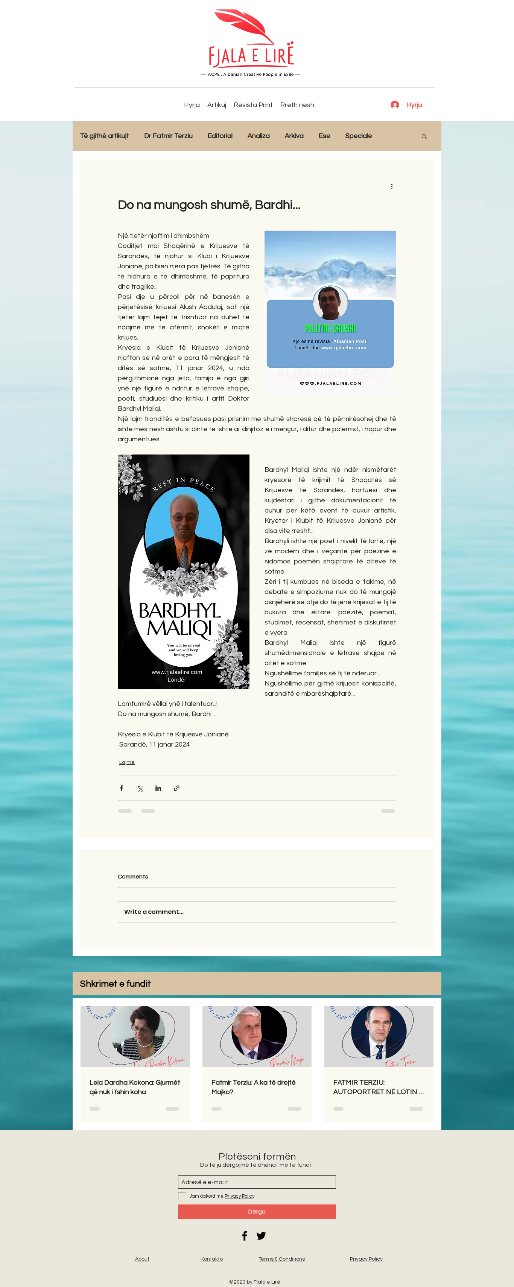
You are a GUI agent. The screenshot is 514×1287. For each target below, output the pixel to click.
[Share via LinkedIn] (158, 788)
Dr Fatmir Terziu (168, 135)
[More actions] (391, 185)
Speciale (358, 135)
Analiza (259, 135)
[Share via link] (176, 788)
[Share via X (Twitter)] (139, 788)
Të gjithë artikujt (104, 135)
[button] (424, 136)
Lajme (127, 762)
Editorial (220, 135)
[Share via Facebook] (121, 788)
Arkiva (294, 135)
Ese (324, 135)
